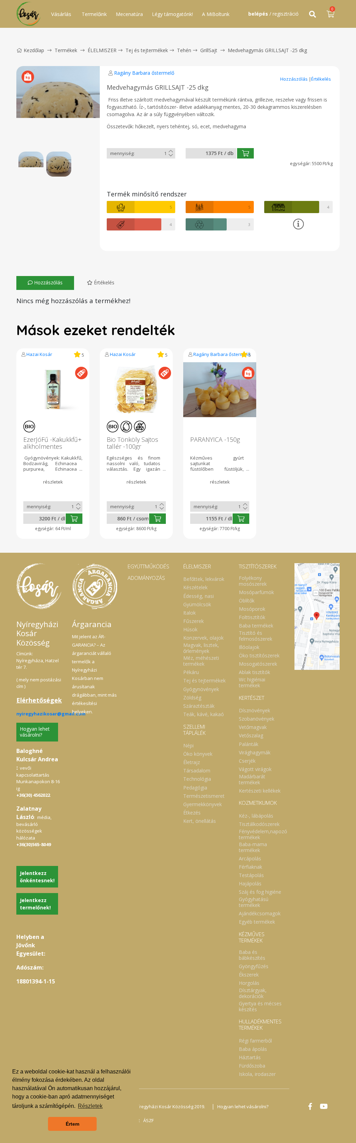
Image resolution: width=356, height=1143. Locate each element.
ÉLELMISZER (102, 50)
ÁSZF (148, 1120)
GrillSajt (208, 50)
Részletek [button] (90, 1106)
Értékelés (321, 79)
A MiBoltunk (215, 14)
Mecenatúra (129, 14)
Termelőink (94, 14)
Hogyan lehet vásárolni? (35, 731)
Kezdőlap (34, 50)
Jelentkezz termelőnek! (35, 904)
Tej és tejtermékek (147, 50)
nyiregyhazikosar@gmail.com (51, 714)
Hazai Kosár (39, 354)
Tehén (184, 50)
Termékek (66, 50)
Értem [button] (72, 1124)
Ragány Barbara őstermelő (144, 73)
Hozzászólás (294, 79)
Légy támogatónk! (172, 14)
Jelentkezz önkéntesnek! (37, 877)
